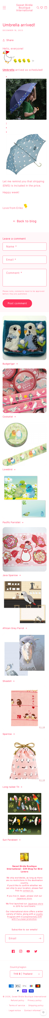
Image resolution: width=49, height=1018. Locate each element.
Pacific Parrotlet (12, 522)
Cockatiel (8, 416)
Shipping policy (36, 1005)
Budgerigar (9, 363)
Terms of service (17, 1005)
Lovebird (8, 469)
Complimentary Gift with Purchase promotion (27, 918)
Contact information (34, 1010)
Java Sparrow (10, 575)
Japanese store (24, 898)
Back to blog (26, 221)
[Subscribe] (40, 938)
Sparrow (7, 734)
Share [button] (10, 40)
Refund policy (17, 1000)
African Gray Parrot (13, 628)
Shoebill (7, 681)
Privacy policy (35, 1000)
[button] (4, 7)
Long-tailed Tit (11, 787)
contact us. (28, 890)
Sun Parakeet (10, 840)
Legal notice (15, 1010)
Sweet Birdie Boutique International (29, 996)
